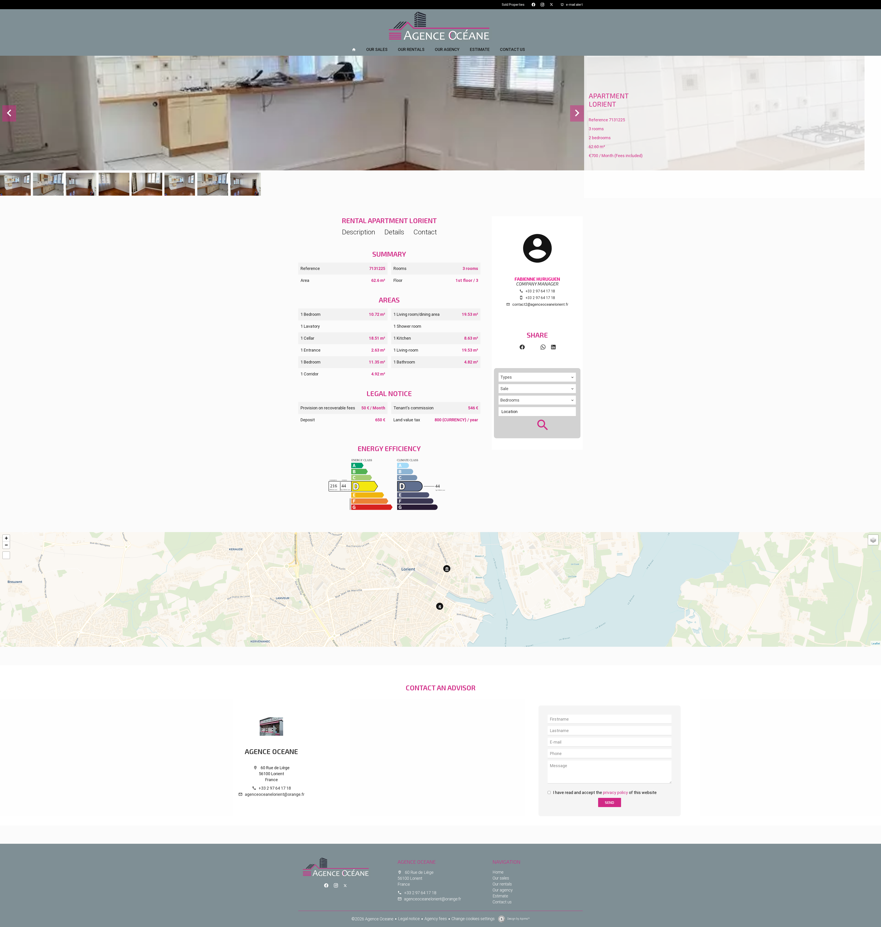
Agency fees (435, 918)
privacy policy (615, 792)
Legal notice (409, 918)
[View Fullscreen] (6, 555)
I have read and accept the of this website (605, 792)
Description (358, 232)
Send (609, 802)
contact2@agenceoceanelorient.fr (540, 304)
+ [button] (6, 538)
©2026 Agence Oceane (372, 918)
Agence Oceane (271, 751)
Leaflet (876, 643)
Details (394, 232)
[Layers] (873, 540)
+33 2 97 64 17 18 (540, 291)
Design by (518, 918)
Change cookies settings (473, 918)
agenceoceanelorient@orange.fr (274, 794)
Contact (425, 232)
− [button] (6, 545)
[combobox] (537, 377)
